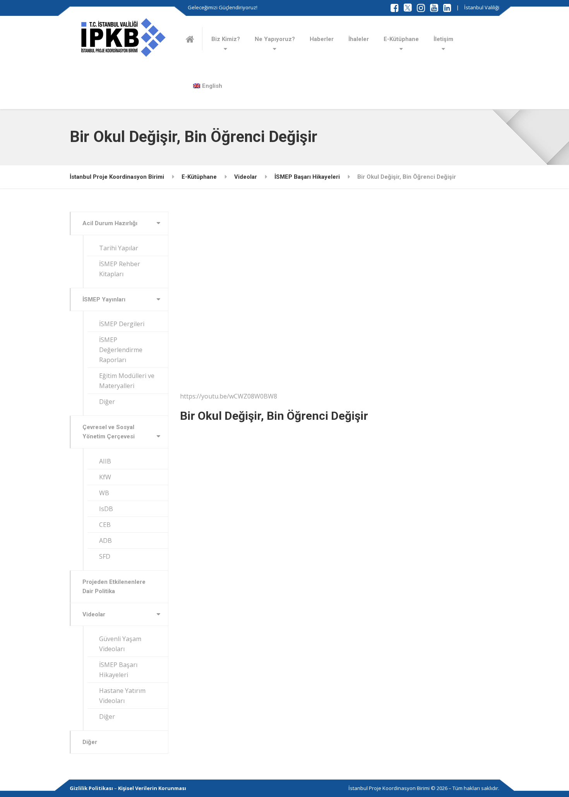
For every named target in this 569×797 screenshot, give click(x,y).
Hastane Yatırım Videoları (122, 695)
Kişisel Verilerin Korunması (152, 788)
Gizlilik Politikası (91, 788)
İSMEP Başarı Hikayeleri (118, 669)
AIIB (105, 461)
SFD (104, 556)
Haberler (322, 39)
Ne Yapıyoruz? (275, 39)
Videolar (93, 614)
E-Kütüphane (401, 39)
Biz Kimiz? (225, 39)
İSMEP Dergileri (121, 324)
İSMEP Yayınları (103, 299)
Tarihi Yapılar (118, 248)
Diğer (107, 401)
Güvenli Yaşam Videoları (120, 644)
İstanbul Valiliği (481, 7)
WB (104, 493)
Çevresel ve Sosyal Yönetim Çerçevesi (108, 432)
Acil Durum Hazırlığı (109, 223)
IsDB (106, 509)
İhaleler (358, 39)
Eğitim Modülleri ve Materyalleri (126, 380)
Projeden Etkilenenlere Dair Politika (114, 586)
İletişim (443, 39)
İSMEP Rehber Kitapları (119, 269)
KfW (105, 477)
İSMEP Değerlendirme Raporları (120, 349)
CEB (105, 524)
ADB (105, 540)
